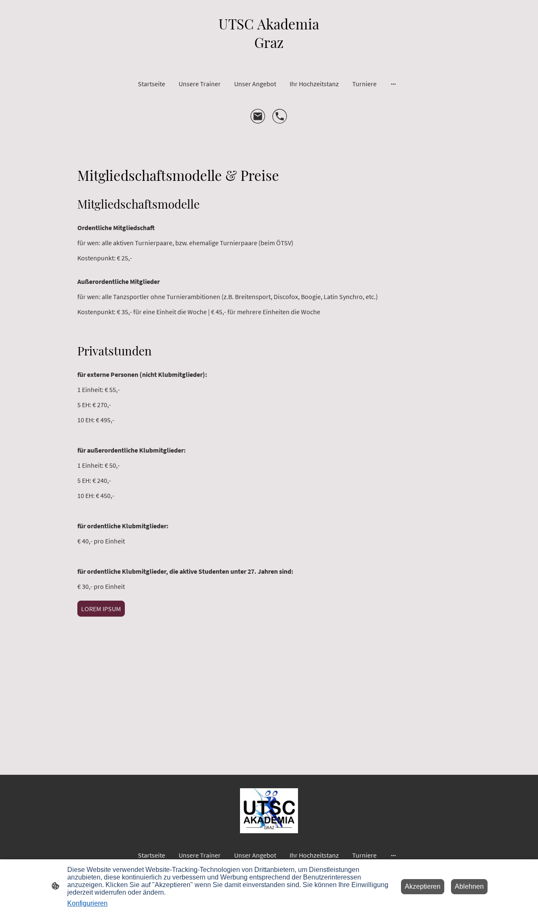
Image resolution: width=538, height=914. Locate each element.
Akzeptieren (422, 886)
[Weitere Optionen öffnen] (393, 84)
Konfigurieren (87, 903)
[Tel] (279, 116)
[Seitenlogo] (268, 57)
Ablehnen (469, 886)
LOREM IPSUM (101, 608)
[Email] (258, 116)
